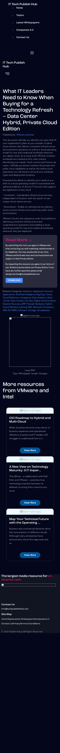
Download (14, 280)
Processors (48, 307)
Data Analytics (39, 297)
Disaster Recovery (12, 304)
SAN (5, 310)
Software (22, 310)
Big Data (41, 294)
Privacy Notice (41, 267)
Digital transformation (45, 300)
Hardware (39, 304)
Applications (9, 294)
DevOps (29, 300)
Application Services (43, 291)
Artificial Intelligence (26, 294)
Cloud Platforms (11, 297)
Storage (32, 310)
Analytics (27, 291)
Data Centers (17, 300)
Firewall (30, 304)
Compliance (25, 297)
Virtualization (43, 310)
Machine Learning (18, 307)
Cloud (49, 294)
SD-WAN (12, 310)
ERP (24, 304)
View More (30, 450)
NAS (30, 307)
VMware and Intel (25, 134)
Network (37, 307)
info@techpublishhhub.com (14, 608)
